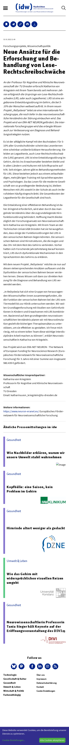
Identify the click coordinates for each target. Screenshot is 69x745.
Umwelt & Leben (12, 686)
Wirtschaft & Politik (13, 690)
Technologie (10, 674)
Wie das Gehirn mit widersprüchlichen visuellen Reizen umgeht (35, 578)
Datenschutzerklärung (47, 682)
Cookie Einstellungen (46, 690)
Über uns (41, 674)
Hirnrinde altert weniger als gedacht (36, 528)
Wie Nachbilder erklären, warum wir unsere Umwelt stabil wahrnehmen (36, 455)
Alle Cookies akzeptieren (52, 740)
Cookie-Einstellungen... (13, 740)
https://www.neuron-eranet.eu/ (21, 411)
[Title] (20, 24)
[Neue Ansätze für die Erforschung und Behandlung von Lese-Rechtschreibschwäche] (13, 24)
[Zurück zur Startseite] (34, 8)
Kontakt (40, 686)
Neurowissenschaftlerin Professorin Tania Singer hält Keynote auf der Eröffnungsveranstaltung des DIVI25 (36, 626)
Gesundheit (9, 682)
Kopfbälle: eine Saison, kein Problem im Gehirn (30, 489)
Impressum (42, 678)
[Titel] (6, 24)
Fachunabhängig (12, 694)
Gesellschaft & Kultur (14, 678)
